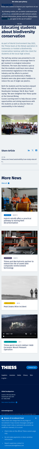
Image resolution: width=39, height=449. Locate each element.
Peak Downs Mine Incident (15, 306)
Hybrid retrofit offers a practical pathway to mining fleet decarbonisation (17, 220)
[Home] (9, 367)
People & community (9, 303)
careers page (31, 431)
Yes (18, 24)
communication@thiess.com (14, 445)
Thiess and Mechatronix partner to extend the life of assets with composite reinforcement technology (19, 264)
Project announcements (10, 341)
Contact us (31, 367)
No (21, 24)
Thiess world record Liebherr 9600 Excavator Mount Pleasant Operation (18, 347)
